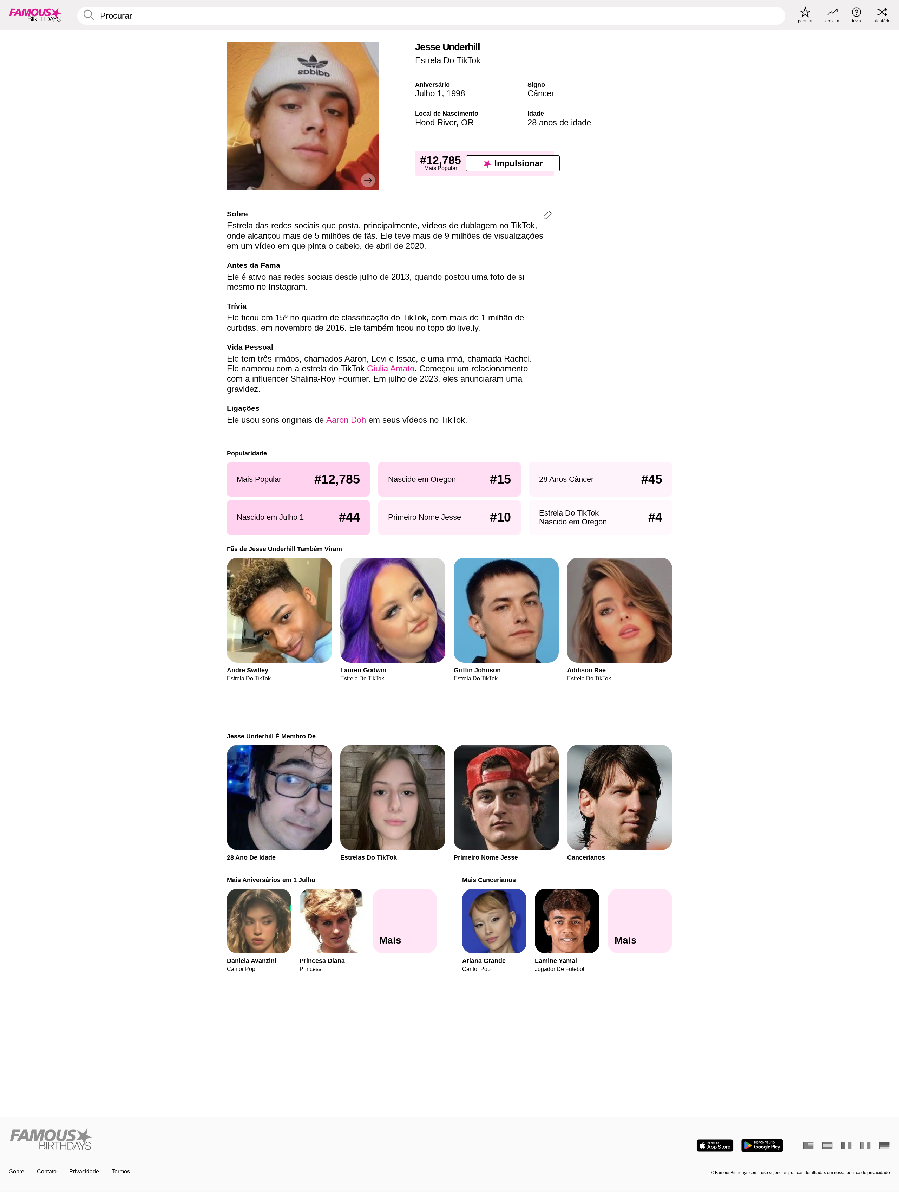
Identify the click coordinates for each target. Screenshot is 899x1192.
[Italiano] (865, 1145)
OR (467, 122)
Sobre (16, 1171)
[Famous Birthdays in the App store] (715, 1145)
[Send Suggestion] (547, 216)
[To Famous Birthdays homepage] (35, 15)
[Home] (227, 1140)
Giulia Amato (390, 368)
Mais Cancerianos (489, 879)
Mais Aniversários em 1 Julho (271, 879)
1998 (456, 93)
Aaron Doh (346, 420)
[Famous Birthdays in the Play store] (762, 1145)
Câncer (540, 93)
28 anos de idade (559, 122)
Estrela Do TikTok (447, 60)
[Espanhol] (827, 1145)
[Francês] (846, 1145)
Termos (121, 1171)
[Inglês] (808, 1145)
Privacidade (84, 1171)
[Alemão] (884, 1145)
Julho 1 (428, 93)
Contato (47, 1171)
